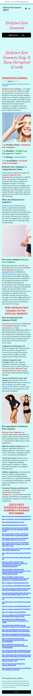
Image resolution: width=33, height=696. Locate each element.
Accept (16, 692)
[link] (12, 10)
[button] (29, 8)
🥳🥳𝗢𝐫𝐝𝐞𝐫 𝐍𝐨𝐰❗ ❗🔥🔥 (17, 35)
